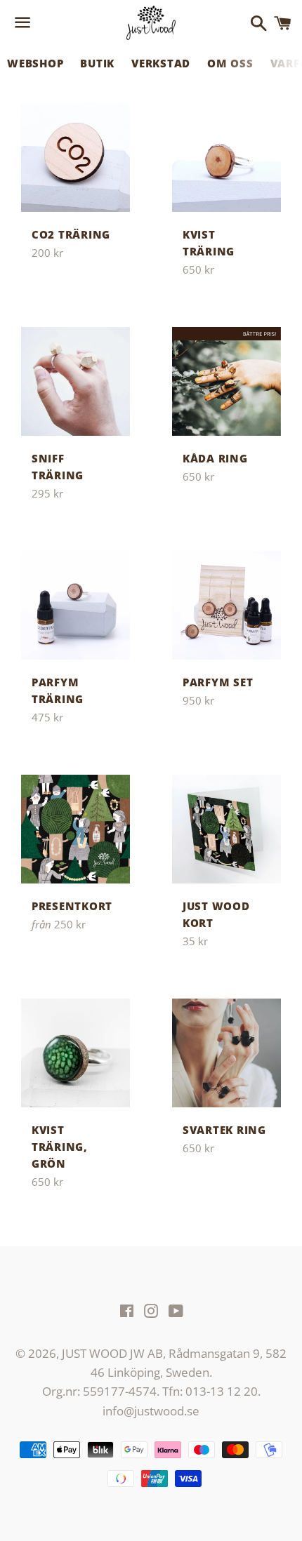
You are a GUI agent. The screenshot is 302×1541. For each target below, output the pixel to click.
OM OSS (230, 63)
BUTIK (97, 63)
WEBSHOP (35, 63)
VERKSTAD (160, 63)
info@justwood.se (151, 1411)
